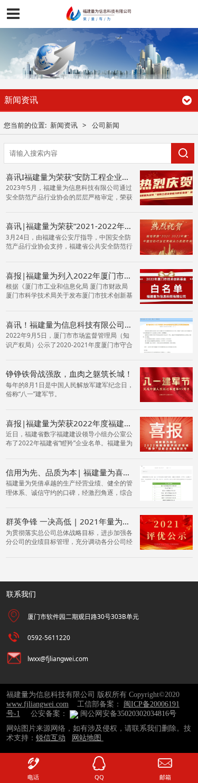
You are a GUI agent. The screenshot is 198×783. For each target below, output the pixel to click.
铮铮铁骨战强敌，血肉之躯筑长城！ (69, 373)
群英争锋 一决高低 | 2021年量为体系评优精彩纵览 (96, 521)
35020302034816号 (146, 714)
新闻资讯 (64, 125)
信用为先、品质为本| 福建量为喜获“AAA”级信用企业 (98, 472)
